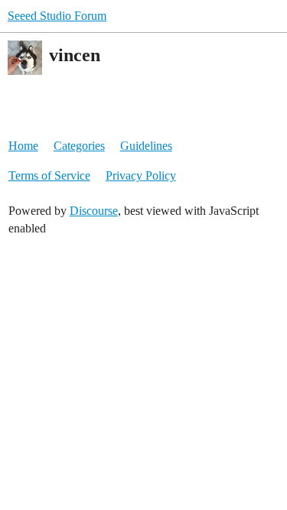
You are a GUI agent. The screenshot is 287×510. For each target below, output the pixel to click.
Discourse (94, 210)
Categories (79, 145)
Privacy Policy (141, 175)
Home (23, 145)
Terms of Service (49, 175)
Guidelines (146, 145)
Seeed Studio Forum (57, 15)
